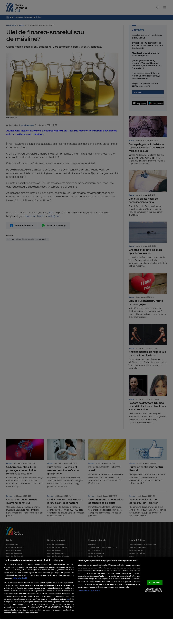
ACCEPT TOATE (155, 582)
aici (68, 599)
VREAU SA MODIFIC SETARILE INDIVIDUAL (153, 590)
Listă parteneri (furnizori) (89, 590)
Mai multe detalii (20, 578)
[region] (86, 588)
